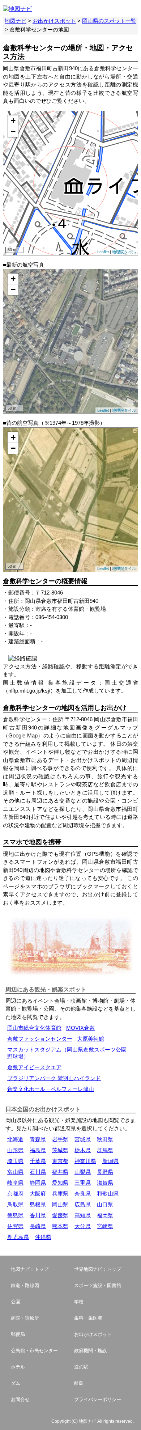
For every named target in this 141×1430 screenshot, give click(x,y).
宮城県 (82, 1139)
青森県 (38, 1139)
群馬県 (105, 1150)
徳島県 (15, 1215)
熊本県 (60, 1226)
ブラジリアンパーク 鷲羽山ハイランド (54, 1078)
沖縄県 (43, 1237)
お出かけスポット (54, 21)
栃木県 (82, 1150)
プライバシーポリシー (97, 1399)
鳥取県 (15, 1204)
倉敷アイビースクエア (34, 1067)
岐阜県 (15, 1183)
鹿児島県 (18, 1237)
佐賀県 (15, 1226)
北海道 (15, 1139)
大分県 (82, 1226)
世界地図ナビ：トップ (97, 1269)
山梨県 (82, 1172)
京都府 (15, 1193)
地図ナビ (15, 21)
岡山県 (60, 1204)
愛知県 (60, 1183)
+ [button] (13, 120)
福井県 (60, 1172)
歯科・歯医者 (88, 1318)
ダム (15, 1383)
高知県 (82, 1215)
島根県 (38, 1204)
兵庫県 (60, 1193)
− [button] (13, 131)
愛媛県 (60, 1215)
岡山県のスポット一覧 (109, 21)
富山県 (15, 1172)
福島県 (38, 1150)
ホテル (18, 1367)
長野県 (105, 1172)
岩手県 (60, 1139)
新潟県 (110, 1161)
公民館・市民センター (34, 1350)
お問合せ (20, 1399)
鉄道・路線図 (25, 1285)
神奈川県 (85, 1161)
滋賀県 (105, 1183)
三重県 (82, 1183)
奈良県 (82, 1193)
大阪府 (38, 1193)
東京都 (60, 1161)
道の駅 (81, 1367)
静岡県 (38, 1183)
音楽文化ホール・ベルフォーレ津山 (50, 1089)
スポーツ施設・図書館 (97, 1285)
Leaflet (103, 252)
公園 (15, 1301)
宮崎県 (105, 1226)
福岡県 (105, 1215)
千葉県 (38, 1161)
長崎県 (38, 1226)
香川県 (38, 1215)
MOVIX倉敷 (80, 1028)
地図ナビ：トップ (29, 1269)
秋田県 (105, 1139)
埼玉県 (15, 1161)
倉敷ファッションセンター (39, 1039)
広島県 (82, 1204)
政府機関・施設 (90, 1350)
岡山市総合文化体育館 (34, 1028)
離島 (79, 1383)
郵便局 (18, 1334)
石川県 (38, 1172)
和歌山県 (108, 1193)
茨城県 (60, 1150)
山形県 (15, 1150)
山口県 (105, 1204)
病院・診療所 (25, 1318)
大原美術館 (90, 1039)
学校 (79, 1301)
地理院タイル (124, 252)
